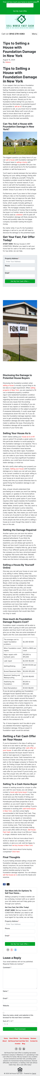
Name (5, 991)
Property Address (12, 258)
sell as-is (18, 106)
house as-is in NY (28, 437)
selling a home (21, 162)
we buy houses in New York (22, 845)
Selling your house (17, 469)
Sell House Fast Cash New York (18, 1041)
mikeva (7, 62)
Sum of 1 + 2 (8, 1021)
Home (6, 1038)
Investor (17, 1043)
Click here (16, 852)
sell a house (10, 160)
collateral (19, 215)
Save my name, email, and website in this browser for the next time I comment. (18, 1016)
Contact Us (33, 1041)
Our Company (24, 1038)
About (5, 1041)
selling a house (8, 385)
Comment (7, 967)
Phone (7, 266)
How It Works (13, 1038)
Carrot (34, 1073)
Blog (23, 1043)
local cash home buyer (18, 792)
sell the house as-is (10, 875)
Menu (34, 34)
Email (7, 273)
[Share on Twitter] (8, 884)
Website (6, 1006)
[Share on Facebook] (4, 884)
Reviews (33, 1038)
